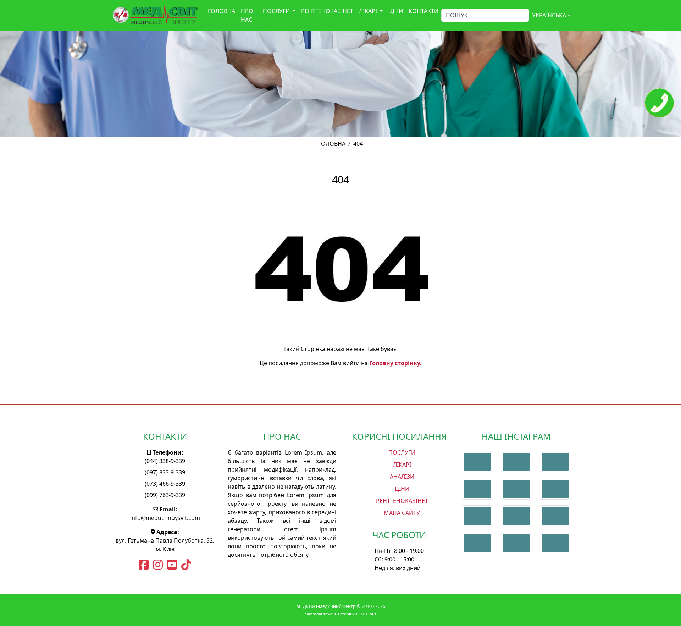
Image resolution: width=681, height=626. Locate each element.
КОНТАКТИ (423, 11)
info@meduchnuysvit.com (165, 518)
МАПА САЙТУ (402, 513)
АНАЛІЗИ (402, 477)
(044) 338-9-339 (165, 461)
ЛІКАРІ (368, 11)
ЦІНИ (395, 11)
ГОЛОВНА (221, 11)
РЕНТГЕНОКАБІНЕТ (327, 11)
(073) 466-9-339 (165, 484)
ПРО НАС (247, 15)
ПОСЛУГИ (277, 11)
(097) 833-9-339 (165, 472)
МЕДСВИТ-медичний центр (326, 606)
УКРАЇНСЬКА (549, 15)
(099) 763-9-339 (165, 495)
